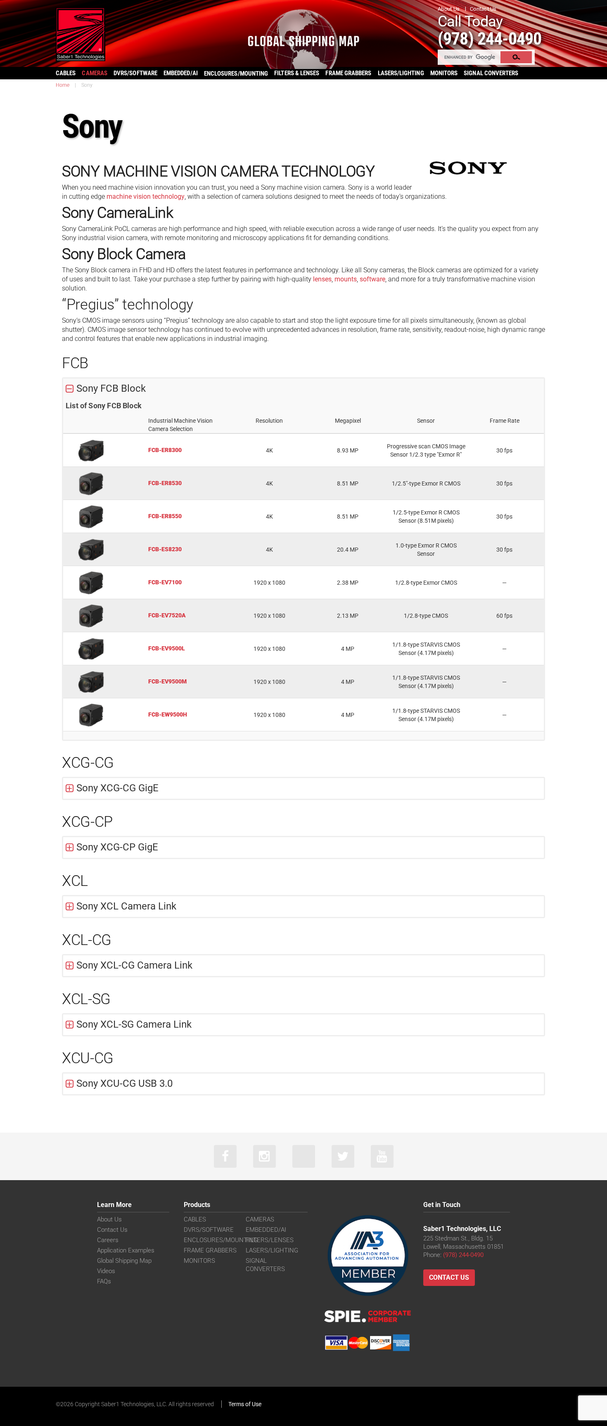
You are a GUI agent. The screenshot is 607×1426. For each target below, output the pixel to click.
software (371, 279)
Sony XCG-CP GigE (117, 847)
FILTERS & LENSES (296, 73)
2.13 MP (347, 615)
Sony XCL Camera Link (126, 906)
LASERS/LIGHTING (401, 73)
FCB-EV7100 (165, 582)
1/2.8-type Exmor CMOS (426, 582)
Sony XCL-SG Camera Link (134, 1024)
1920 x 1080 (269, 582)
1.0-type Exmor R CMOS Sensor (426, 549)
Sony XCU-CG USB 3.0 (124, 1083)
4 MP (347, 648)
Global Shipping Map (124, 1260)
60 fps (504, 615)
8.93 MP (347, 450)
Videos (106, 1271)
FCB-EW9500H (167, 714)
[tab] (303, 389)
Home (62, 85)
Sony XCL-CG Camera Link (134, 965)
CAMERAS (94, 73)
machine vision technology (145, 196)
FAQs (104, 1281)
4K (269, 450)
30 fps (504, 450)
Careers (108, 1240)
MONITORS (444, 73)
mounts (345, 279)
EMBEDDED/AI (181, 73)
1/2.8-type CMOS (426, 615)
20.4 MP (347, 549)
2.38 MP (347, 582)
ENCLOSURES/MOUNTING (221, 1240)
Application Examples (125, 1250)
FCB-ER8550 (165, 516)
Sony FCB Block (111, 388)
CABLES (66, 73)
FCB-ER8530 (165, 483)
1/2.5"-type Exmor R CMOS (426, 483)
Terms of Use (244, 1404)
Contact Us (483, 9)
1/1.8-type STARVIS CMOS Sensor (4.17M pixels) (426, 648)
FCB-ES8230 (165, 549)
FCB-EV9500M (167, 681)
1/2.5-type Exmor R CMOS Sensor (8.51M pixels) (426, 516)
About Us (449, 9)
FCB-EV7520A (167, 615)
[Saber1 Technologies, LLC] (80, 34)
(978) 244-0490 (489, 39)
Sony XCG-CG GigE (117, 788)
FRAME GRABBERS (348, 73)
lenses (321, 279)
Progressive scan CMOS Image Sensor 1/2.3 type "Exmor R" (426, 450)
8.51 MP (347, 483)
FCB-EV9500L (166, 648)
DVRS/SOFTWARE (135, 73)
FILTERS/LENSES (270, 1240)
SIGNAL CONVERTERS (491, 73)
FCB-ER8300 (165, 450)
